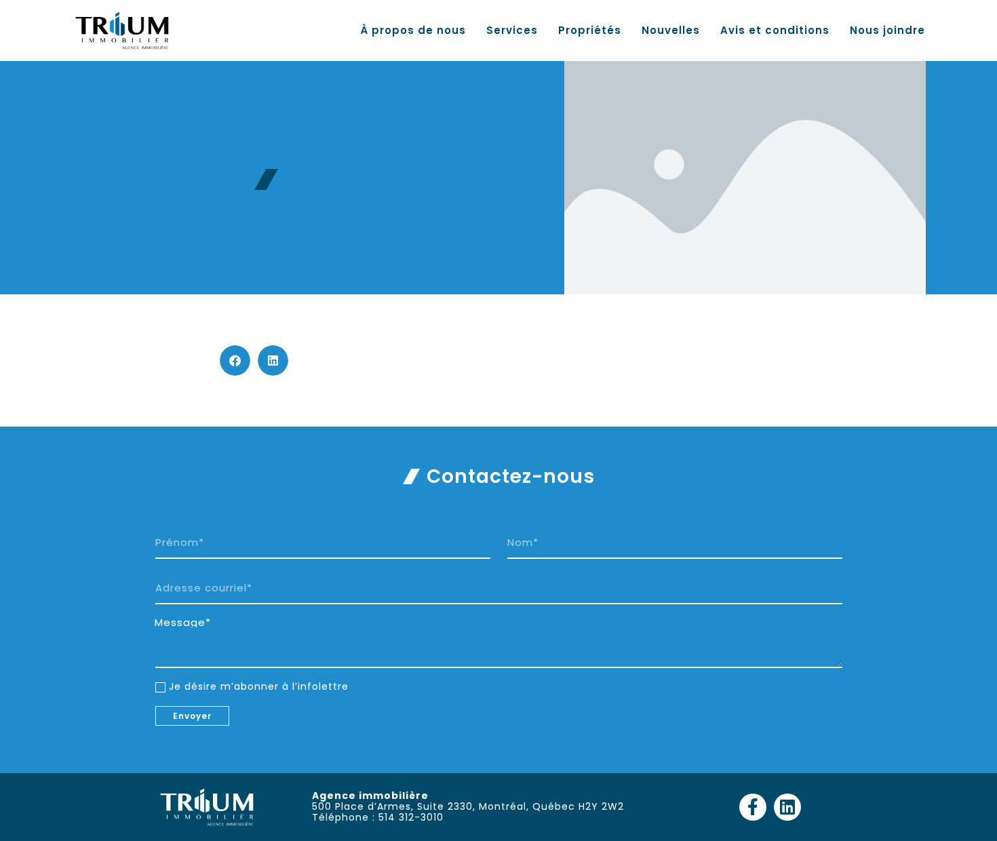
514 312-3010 (411, 817)
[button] (235, 360)
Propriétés (589, 30)
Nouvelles (671, 30)
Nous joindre (887, 30)
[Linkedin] (787, 807)
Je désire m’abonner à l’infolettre (259, 686)
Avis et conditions (774, 30)
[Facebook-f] (752, 807)
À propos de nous (413, 30)
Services (512, 30)
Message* (183, 622)
